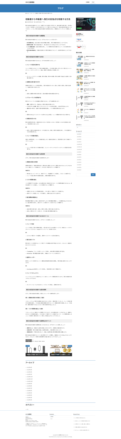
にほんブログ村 (79, 41)
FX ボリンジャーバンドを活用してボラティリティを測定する (89, 90)
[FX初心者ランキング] (79, 34)
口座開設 (51, 416)
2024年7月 (79, 157)
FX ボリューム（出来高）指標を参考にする (82, 430)
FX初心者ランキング (80, 35)
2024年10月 (79, 149)
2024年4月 (79, 164)
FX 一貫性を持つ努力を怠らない (80, 417)
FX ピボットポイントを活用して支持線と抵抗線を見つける (89, 117)
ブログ (51, 418)
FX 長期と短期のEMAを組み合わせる (81, 427)
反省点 (37, 341)
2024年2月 (79, 169)
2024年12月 (79, 144)
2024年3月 (79, 167)
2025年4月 (79, 134)
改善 (43, 341)
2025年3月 (79, 136)
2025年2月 (79, 139)
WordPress (55, 436)
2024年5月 (79, 162)
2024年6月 (79, 159)
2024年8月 (79, 154)
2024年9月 (79, 152)
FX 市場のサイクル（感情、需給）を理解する (82, 424)
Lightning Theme (60, 436)
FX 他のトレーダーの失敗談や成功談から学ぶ (82, 420)
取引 (40, 341)
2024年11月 (79, 146)
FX (32, 339)
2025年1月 (79, 141)
